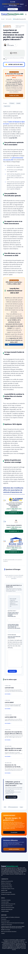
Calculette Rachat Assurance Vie (8, 904)
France (12, 14)
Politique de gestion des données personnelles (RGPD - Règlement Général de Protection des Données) (13, 927)
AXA (5, 807)
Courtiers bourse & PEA (6, 892)
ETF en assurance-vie (13, 807)
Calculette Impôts (5, 902)
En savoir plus (14, 832)
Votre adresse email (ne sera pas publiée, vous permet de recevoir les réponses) (14, 626)
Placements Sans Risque (6, 885)
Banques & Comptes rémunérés (8, 894)
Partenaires (3, 919)
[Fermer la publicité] (26, 5)
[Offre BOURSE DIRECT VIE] (16, 541)
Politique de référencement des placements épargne (12, 922)
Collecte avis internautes (6, 924)
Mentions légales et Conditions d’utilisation (10, 917)
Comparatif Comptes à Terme (7, 888)
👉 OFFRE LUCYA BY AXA (14, 64)
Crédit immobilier (5, 911)
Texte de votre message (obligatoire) (14, 637)
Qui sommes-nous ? (5, 921)
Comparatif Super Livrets (6, 886)
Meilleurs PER (4, 890)
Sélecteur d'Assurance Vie (7, 905)
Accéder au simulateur (14, 849)
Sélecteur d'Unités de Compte (7, 907)
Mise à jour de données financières (8, 931)
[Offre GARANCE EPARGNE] (16, 521)
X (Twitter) (12, 103)
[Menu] (26, 14)
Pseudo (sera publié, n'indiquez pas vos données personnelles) (13, 614)
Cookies (3, 933)
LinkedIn (18, 103)
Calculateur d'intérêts (6, 900)
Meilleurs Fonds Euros (6, 883)
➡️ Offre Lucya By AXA (14, 344)
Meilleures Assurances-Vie (7, 881)
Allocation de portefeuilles (7, 909)
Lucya (21, 807)
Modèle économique (5, 929)
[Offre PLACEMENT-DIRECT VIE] (16, 500)
